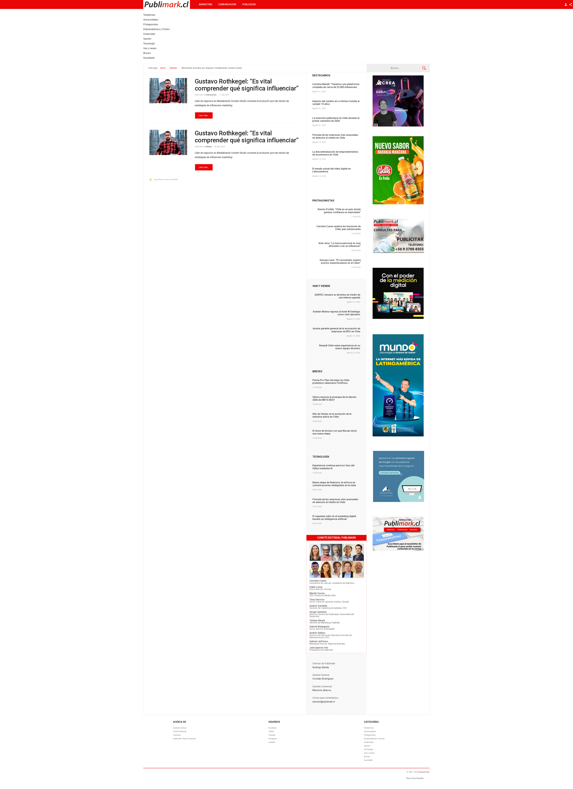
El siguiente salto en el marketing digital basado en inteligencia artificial (334, 517)
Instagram (272, 739)
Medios (209, 147)
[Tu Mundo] (398, 435)
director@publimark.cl (323, 701)
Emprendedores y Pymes (374, 739)
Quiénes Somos (179, 728)
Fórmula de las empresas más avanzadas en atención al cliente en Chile (335, 136)
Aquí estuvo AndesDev (415, 778)
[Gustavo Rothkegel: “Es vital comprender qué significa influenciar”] (168, 90)
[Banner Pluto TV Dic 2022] (398, 318)
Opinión (367, 746)
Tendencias (369, 728)
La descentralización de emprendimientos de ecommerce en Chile (335, 153)
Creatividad (368, 742)
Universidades (370, 731)
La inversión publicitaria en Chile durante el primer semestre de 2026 (335, 119)
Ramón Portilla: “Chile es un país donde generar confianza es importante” (339, 211)
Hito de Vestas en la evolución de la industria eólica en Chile (331, 415)
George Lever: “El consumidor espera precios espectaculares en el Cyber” (340, 261)
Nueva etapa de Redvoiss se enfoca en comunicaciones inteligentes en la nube (334, 484)
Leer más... (204, 115)
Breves (367, 757)
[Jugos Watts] (398, 203)
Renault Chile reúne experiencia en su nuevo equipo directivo (339, 347)
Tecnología (368, 749)
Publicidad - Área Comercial (184, 739)
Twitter (271, 731)
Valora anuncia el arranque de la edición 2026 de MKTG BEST (334, 398)
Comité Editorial (179, 731)
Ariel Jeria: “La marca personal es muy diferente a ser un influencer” (339, 244)
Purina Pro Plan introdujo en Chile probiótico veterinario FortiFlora (330, 381)
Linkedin (271, 742)
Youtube (271, 735)
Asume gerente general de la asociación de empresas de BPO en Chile (336, 330)
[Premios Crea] (398, 126)
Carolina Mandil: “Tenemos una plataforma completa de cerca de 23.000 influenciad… (335, 85)
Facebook (272, 728)
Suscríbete (368, 760)
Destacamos (211, 95)
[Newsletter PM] (398, 550)
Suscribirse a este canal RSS (166, 179)
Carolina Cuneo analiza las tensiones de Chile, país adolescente (338, 228)
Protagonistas (370, 735)
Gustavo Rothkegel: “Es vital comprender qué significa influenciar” (247, 85)
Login (565, 4)
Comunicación (227, 4)
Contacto (177, 735)
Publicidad (249, 4)
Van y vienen (369, 753)
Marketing (205, 4)
